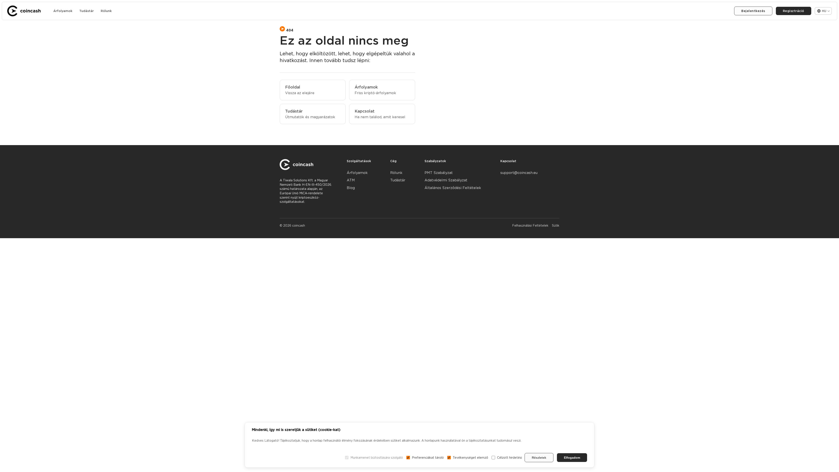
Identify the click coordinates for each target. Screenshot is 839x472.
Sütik (555, 225)
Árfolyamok (62, 11)
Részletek (539, 457)
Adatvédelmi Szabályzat (446, 180)
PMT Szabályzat (439, 173)
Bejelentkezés (753, 11)
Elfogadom (572, 457)
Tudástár (86, 11)
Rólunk (106, 11)
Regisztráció (793, 11)
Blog (351, 188)
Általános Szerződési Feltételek (453, 188)
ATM (351, 180)
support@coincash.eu (518, 173)
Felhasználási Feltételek (530, 225)
